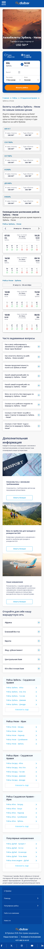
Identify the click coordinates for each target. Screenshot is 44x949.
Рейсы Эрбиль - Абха (14, 687)
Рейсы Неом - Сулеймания (16, 739)
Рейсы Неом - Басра (14, 731)
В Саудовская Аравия (29, 98)
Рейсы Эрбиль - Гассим (15, 696)
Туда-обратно (11, 56)
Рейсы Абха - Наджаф (15, 813)
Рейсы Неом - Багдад (14, 727)
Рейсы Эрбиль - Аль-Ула (16, 692)
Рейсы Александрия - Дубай (17, 860)
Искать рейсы (22, 87)
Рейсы (14, 98)
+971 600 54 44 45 (22, 940)
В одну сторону (27, 56)
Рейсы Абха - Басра (14, 808)
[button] (22, 346)
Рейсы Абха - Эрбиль (14, 821)
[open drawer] (3, 2)
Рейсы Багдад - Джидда (15, 780)
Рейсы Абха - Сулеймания (16, 817)
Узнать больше (19, 498)
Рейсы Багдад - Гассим (15, 772)
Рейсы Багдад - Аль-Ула (15, 767)
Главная (6, 98)
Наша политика (10, 937)
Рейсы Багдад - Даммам (15, 776)
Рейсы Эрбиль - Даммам (16, 700)
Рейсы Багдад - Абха (14, 763)
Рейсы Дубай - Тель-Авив (16, 856)
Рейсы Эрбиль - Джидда (15, 704)
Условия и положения (31, 937)
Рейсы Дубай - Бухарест (16, 844)
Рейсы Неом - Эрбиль (15, 744)
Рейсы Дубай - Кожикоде (16, 852)
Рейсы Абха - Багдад (14, 804)
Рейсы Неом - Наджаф (15, 735)
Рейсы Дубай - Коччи (14, 848)
